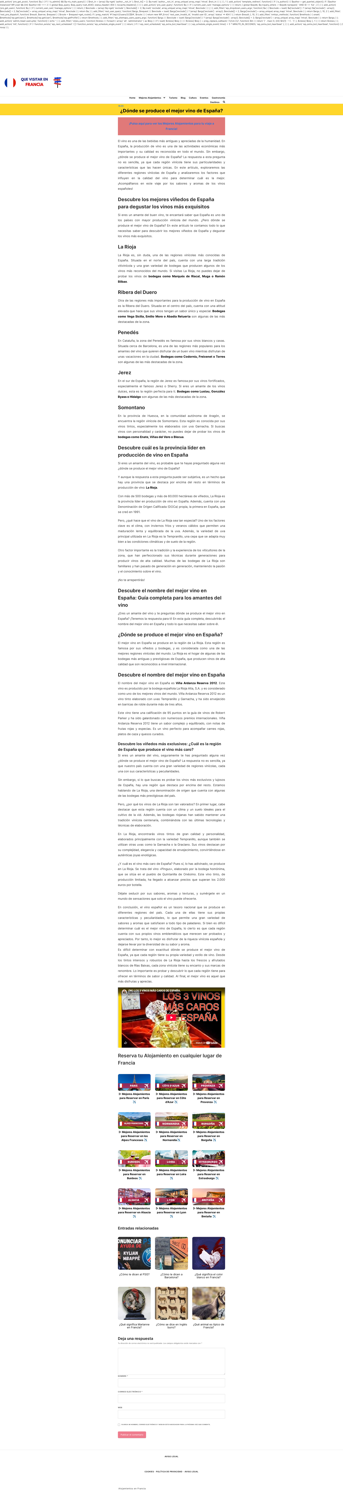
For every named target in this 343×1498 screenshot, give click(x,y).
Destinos (214, 102)
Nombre (123, 1376)
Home (132, 97)
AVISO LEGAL (171, 1456)
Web (120, 1407)
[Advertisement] (171, 49)
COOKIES (149, 1471)
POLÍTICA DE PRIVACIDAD (169, 1471)
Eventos (204, 97)
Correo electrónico (130, 1392)
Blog (183, 97)
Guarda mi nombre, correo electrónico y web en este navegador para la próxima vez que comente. (165, 1424)
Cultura (193, 97)
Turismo (173, 97)
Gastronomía (218, 97)
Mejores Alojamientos (150, 97)
